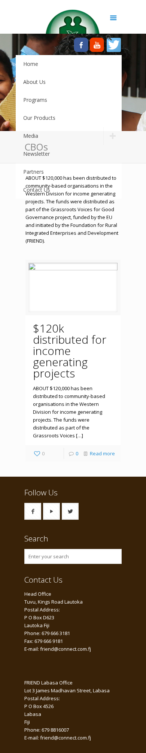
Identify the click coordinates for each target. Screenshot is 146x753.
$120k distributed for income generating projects (69, 351)
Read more (102, 453)
